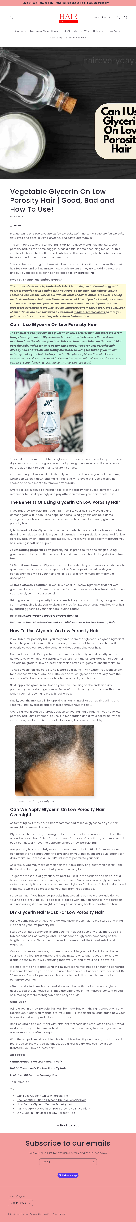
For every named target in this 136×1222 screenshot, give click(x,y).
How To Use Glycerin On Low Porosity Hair (45, 1104)
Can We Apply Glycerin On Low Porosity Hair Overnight (53, 1108)
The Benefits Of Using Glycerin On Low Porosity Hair (51, 1100)
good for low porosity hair (78, 273)
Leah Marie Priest (58, 286)
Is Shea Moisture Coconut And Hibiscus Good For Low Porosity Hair (68, 622)
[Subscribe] (93, 1162)
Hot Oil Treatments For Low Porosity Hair (38, 1068)
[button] (11, 17)
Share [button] (17, 225)
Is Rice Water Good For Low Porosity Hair (50, 616)
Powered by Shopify (40, 1214)
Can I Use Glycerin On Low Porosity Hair (43, 1096)
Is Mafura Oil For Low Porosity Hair (33, 1075)
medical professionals (90, 312)
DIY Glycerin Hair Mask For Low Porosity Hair (46, 1113)
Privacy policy (59, 1214)
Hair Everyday (22, 1214)
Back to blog (70, 1125)
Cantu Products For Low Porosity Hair (36, 1061)
